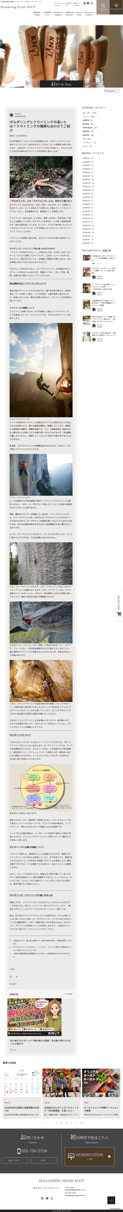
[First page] (41, 1123)
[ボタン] (111, 1200)
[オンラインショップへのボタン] (119, 606)
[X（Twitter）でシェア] (16, 976)
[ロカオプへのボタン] (90, 1156)
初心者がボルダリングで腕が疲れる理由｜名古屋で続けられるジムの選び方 (40, 1042)
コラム (12, 969)
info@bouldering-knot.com (75, 1195)
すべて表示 (68, 994)
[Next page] (76, 1123)
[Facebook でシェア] (11, 976)
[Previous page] (46, 1123)
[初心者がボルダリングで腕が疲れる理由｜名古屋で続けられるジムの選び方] (41, 1017)
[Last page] (82, 1123)
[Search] (117, 8)
